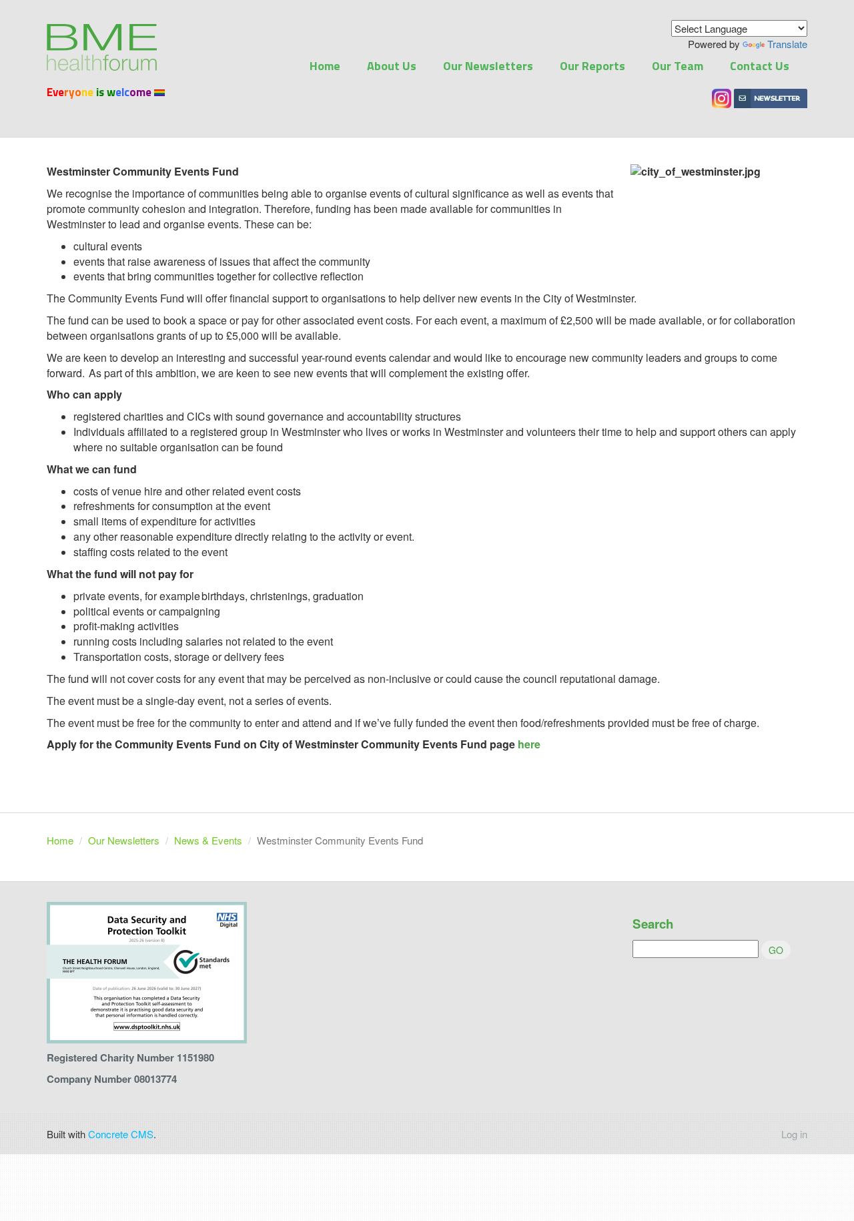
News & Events (208, 840)
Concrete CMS (120, 1134)
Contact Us (759, 66)
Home (325, 66)
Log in (794, 1134)
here (529, 744)
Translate (787, 44)
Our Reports (592, 66)
